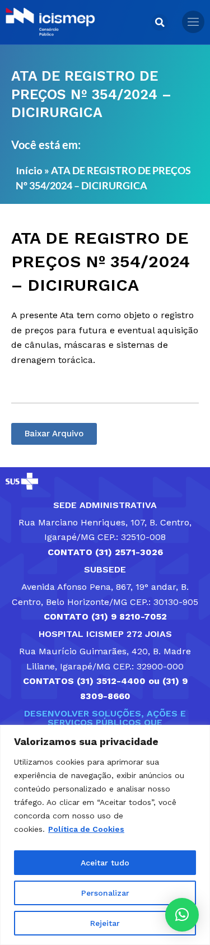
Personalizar (105, 892)
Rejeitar (105, 923)
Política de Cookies (86, 829)
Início (29, 170)
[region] (105, 835)
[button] (159, 22)
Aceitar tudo (105, 862)
